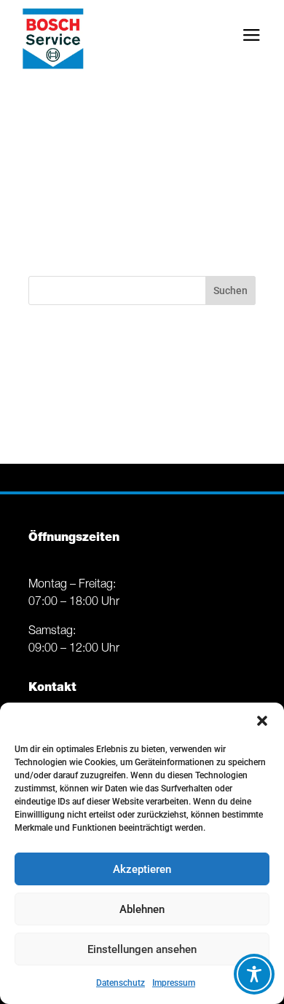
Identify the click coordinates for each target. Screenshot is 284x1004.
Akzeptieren (142, 869)
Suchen (230, 290)
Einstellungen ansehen (142, 949)
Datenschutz (120, 983)
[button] (262, 721)
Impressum (173, 983)
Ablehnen (142, 909)
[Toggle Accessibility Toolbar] (254, 974)
